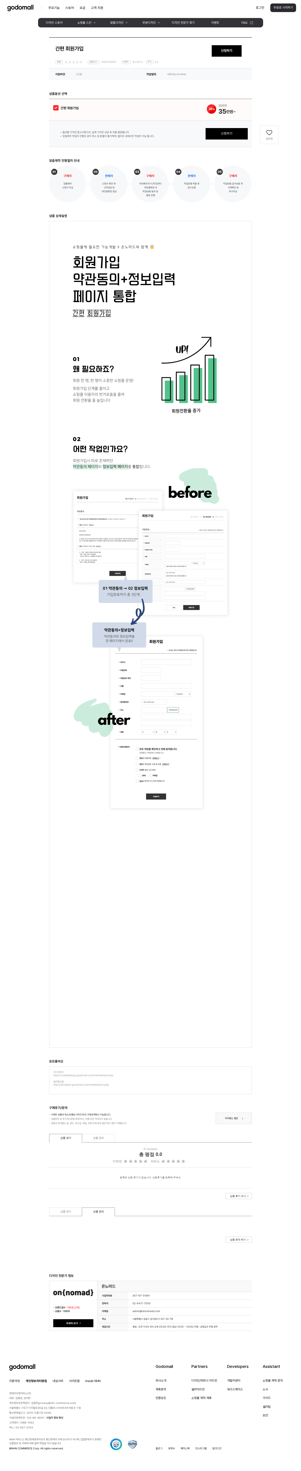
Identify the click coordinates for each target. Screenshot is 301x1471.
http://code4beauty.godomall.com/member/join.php (83, 1075)
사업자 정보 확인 (54, 1417)
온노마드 (136, 62)
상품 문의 (98, 1138)
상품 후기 (65, 1138)
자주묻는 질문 (231, 1118)
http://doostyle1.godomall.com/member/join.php (81, 1084)
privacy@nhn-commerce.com (57, 1403)
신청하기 (226, 51)
